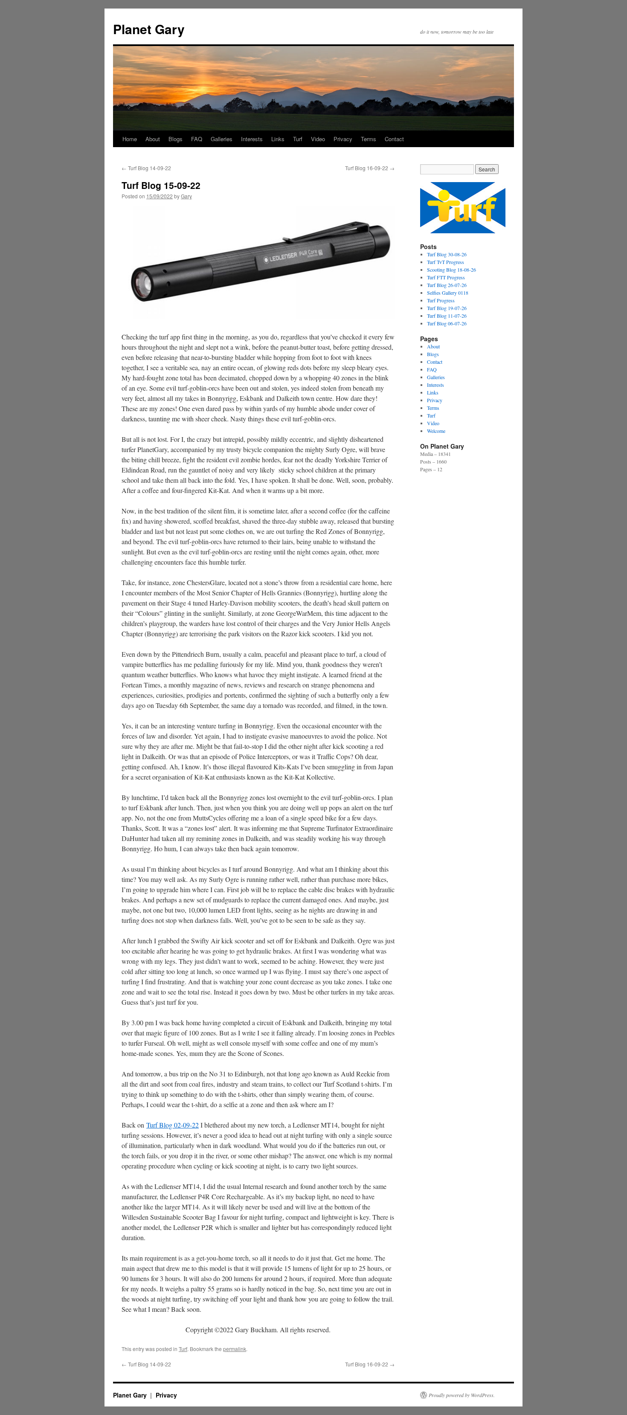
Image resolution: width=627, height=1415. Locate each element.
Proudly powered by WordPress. (462, 1395)
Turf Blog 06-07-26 (447, 323)
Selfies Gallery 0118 (447, 292)
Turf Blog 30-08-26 (447, 254)
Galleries (221, 139)
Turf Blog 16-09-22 (370, 167)
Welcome (436, 430)
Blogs (175, 139)
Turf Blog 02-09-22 (172, 1124)
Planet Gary (149, 29)
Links (277, 139)
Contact (394, 139)
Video (318, 139)
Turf (297, 139)
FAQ (196, 139)
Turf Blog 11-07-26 (447, 315)
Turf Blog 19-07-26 (447, 307)
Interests (252, 139)
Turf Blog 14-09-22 (146, 167)
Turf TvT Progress (445, 261)
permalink (234, 1348)
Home (129, 139)
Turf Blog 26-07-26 (447, 284)
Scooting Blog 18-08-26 (451, 269)
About (152, 139)
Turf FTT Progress (446, 277)
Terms (368, 139)
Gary (186, 196)
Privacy (343, 139)
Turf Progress (441, 300)
